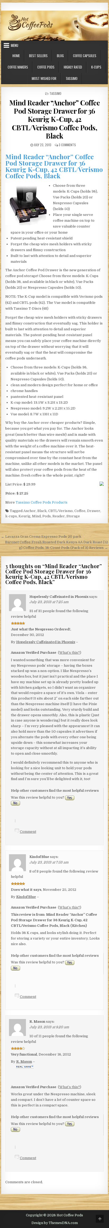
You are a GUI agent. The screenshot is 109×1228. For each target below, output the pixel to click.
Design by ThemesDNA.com (54, 1223)
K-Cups (96, 67)
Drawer (93, 511)
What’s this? (69, 653)
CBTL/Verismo (60, 511)
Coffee (79, 511)
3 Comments (67, 145)
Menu (14, 45)
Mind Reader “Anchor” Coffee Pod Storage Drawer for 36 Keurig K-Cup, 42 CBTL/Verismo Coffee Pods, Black (54, 119)
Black (42, 511)
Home (16, 55)
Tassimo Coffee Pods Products (41, 502)
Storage (73, 516)
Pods (46, 516)
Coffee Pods (45, 67)
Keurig (24, 516)
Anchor (29, 511)
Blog (60, 55)
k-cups (11, 516)
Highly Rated (73, 67)
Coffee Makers (18, 67)
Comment (28, 832)
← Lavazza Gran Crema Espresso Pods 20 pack (41, 537)
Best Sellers (38, 55)
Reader (58, 516)
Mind (36, 516)
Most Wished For (44, 78)
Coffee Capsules (84, 55)
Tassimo (72, 78)
